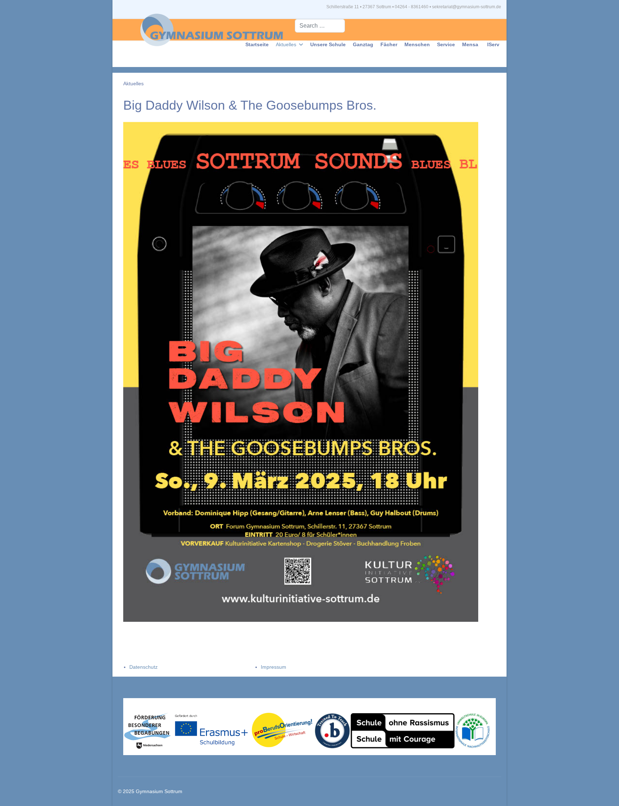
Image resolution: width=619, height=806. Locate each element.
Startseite (257, 44)
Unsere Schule (328, 44)
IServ (493, 44)
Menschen (417, 44)
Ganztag (363, 44)
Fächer (388, 44)
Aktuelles (286, 44)
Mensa (470, 44)
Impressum (273, 667)
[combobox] (320, 26)
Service (446, 44)
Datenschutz (143, 667)
